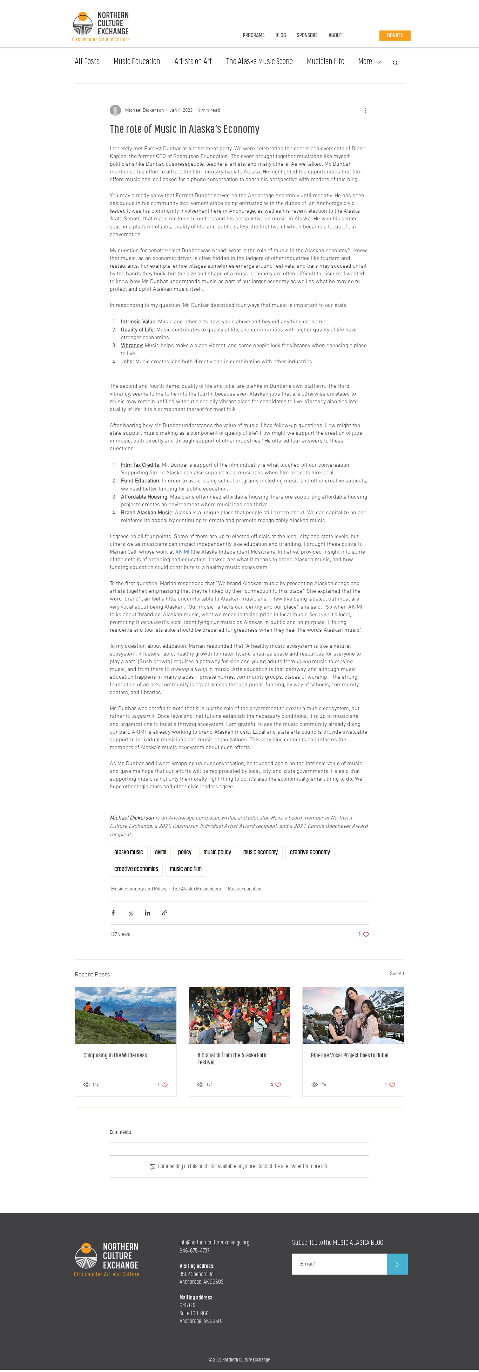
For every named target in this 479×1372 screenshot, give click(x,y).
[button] (395, 62)
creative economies (136, 869)
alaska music (128, 853)
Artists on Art (193, 62)
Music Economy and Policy (139, 889)
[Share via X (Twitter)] (130, 913)
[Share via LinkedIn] (147, 913)
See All (397, 974)
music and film (186, 869)
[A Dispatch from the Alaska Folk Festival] (239, 1015)
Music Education (137, 62)
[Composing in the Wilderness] (125, 1015)
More (365, 62)
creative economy (310, 853)
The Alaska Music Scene (259, 62)
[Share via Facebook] (113, 913)
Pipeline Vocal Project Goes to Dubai (350, 1056)
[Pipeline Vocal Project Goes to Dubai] (353, 1015)
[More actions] (365, 110)
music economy (260, 853)
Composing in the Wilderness (115, 1056)
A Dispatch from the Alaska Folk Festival (231, 1059)
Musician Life (325, 62)
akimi (160, 853)
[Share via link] (164, 913)
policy (185, 853)
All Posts (87, 62)
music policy (217, 853)
